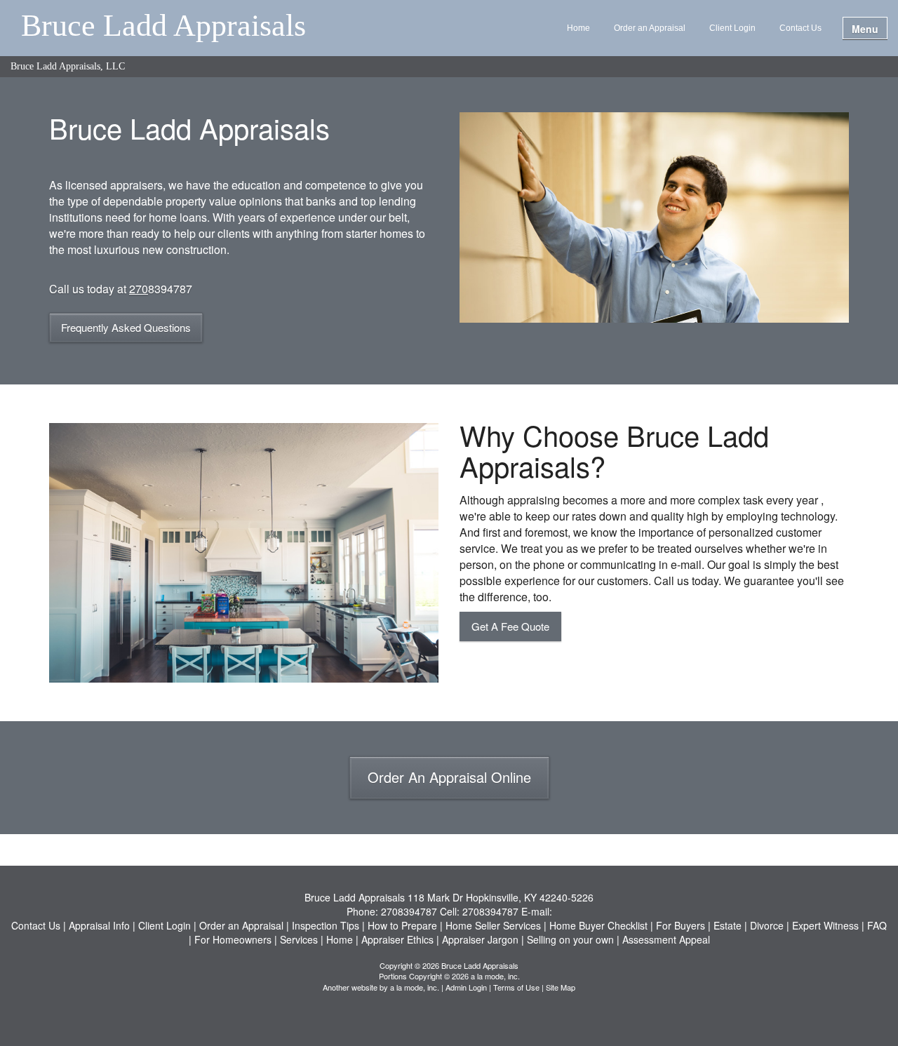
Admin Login (466, 987)
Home (578, 28)
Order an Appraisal (649, 28)
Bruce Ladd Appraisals (163, 27)
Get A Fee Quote (510, 626)
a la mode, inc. (414, 987)
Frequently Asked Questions (126, 327)
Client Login (732, 28)
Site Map (560, 987)
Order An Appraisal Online (449, 777)
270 (138, 289)
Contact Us (800, 28)
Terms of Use (516, 987)
